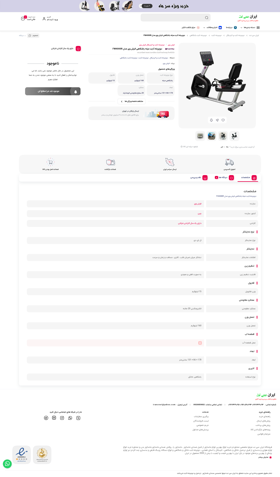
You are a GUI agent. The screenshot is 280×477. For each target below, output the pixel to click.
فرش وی (166, 63)
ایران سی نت (254, 35)
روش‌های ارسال (263, 421)
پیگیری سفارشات (201, 416)
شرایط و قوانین (263, 434)
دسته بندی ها (249, 27)
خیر (222, 147)
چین (199, 213)
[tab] (248, 177)
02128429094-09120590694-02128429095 (245, 404)
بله (227, 147)
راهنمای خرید (264, 416)
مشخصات (245, 177)
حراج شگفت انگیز (188, 27)
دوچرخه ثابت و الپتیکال (235, 35)
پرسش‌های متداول (200, 429)
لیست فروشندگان (201, 421)
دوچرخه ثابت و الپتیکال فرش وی (152, 45)
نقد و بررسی (195, 177)
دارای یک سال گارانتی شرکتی (189, 223)
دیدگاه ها (223, 177)
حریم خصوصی (202, 425)
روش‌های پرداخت (263, 425)
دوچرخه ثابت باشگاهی (198, 35)
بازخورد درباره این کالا (190, 146)
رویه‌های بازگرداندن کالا (260, 429)
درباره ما (229, 27)
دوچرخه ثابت (216, 35)
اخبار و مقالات (212, 27)
